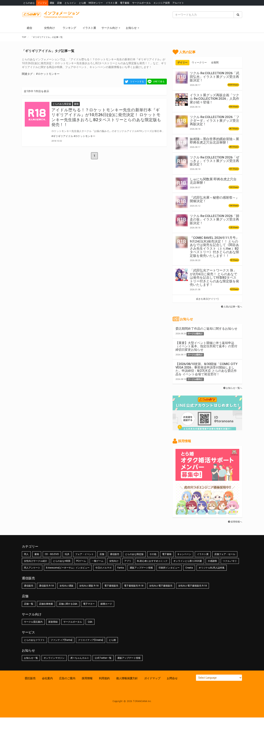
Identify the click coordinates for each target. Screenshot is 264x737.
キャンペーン (184, 554)
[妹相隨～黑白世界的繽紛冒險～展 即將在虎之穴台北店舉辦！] (181, 143)
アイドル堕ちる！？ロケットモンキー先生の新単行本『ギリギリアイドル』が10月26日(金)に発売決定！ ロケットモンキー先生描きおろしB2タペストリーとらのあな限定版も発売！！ (106, 117)
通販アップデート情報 (141, 567)
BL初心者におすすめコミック (152, 561)
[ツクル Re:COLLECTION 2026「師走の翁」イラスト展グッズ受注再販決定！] (181, 220)
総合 (29, 27)
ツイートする (137, 81)
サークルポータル (141, 2)
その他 (152, 554)
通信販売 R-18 (46, 585)
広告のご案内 (67, 678)
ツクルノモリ (230, 561)
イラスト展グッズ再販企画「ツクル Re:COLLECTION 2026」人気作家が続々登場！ (214, 98)
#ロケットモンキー (48, 73)
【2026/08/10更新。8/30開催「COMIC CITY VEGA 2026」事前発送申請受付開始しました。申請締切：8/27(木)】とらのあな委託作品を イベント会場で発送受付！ (206, 369)
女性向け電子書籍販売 (160, 585)
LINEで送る (159, 81)
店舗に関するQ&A (68, 604)
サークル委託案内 (33, 621)
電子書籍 (124, 2)
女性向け (49, 27)
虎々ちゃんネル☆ (79, 658)
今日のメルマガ (103, 567)
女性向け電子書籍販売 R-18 (192, 585)
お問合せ (172, 678)
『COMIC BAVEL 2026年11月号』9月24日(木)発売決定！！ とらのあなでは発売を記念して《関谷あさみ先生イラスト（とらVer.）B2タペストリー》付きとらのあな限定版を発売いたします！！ (214, 246)
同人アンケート (32, 567)
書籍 (36, 554)
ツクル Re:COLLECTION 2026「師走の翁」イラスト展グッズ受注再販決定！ (214, 219)
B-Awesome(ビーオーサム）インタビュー (67, 567)
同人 (26, 554)
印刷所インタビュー (169, 567)
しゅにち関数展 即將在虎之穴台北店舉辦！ (213, 181)
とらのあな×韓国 (61, 561)
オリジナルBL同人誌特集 (212, 567)
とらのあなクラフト (34, 640)
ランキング (69, 27)
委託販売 (30, 678)
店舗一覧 (28, 604)
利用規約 (104, 678)
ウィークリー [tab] (199, 62)
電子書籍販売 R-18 (133, 585)
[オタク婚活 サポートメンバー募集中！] (207, 478)
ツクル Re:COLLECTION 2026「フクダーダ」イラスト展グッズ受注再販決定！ (214, 120)
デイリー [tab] (182, 62)
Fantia (120, 567)
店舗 (59, 2)
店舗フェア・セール (224, 554)
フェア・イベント (84, 554)
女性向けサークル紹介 (35, 561)
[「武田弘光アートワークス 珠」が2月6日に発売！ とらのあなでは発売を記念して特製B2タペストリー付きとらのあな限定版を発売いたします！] (181, 275)
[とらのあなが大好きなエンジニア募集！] (207, 512)
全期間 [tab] (215, 62)
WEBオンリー (96, 2)
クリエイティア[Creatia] (90, 640)
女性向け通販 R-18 (89, 585)
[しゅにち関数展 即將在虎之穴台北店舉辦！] (181, 183)
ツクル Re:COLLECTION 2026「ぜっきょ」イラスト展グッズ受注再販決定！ (214, 160)
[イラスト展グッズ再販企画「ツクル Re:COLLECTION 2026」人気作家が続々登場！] (181, 99)
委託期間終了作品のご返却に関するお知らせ (206, 328)
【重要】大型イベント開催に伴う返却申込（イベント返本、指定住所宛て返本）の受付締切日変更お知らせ (206, 346)
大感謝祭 (212, 561)
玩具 (67, 554)
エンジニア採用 (161, 2)
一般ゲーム (97, 561)
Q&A (90, 621)
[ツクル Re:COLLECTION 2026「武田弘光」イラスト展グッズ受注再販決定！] (181, 77)
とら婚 (82, 2)
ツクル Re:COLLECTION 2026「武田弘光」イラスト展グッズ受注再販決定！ (214, 76)
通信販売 (114, 554)
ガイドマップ (152, 678)
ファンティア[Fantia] (61, 640)
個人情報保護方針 (127, 678)
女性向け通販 (66, 585)
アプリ (127, 561)
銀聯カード (106, 604)
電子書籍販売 (111, 585)
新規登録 (53, 621)
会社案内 (47, 678)
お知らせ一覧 (31, 658)
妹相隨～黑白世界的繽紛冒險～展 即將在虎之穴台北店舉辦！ (214, 140)
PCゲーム (81, 561)
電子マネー (89, 604)
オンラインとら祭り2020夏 (187, 561)
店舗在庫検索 (46, 604)
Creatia (189, 567)
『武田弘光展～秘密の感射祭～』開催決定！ (214, 199)
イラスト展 (111, 2)
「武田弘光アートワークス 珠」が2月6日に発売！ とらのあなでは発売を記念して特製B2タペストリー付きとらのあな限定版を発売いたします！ (214, 277)
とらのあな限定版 (134, 554)
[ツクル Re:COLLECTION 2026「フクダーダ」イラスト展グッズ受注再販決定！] (181, 121)
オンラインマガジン (54, 658)
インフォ (42, 2)
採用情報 (87, 678)
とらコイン (70, 2)
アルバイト (178, 2)
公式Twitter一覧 (103, 658)
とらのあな (29, 2)
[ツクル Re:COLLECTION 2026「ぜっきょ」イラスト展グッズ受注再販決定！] (181, 162)
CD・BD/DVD (52, 554)
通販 (52, 2)
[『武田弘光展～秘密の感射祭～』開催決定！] (181, 202)
